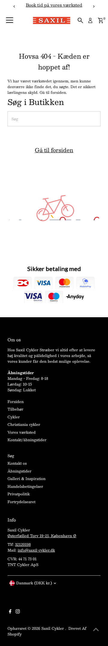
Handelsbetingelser (25, 486)
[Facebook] (10, 612)
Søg (11, 456)
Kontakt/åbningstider (27, 440)
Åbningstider (20, 471)
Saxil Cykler (53, 628)
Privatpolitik (19, 494)
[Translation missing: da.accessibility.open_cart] (101, 20)
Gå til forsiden (54, 150)
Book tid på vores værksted (54, 5)
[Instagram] (17, 612)
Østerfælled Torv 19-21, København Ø (42, 536)
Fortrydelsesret (21, 502)
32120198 (23, 544)
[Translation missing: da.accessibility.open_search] (80, 20)
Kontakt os (17, 463)
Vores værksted (22, 432)
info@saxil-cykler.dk (36, 550)
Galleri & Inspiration (27, 478)
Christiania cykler (24, 424)
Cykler (14, 417)
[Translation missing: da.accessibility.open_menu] (9, 20)
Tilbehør (15, 409)
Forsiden (16, 401)
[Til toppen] (96, 629)
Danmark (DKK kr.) (34, 583)
